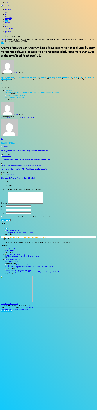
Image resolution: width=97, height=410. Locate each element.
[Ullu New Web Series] (12, 249)
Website (3, 213)
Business (7, 16)
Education (8, 18)
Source (3, 84)
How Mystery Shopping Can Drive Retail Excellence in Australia (24, 169)
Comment (4, 203)
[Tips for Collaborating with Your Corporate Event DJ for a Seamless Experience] (19, 265)
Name (3, 206)
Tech (6, 26)
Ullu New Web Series (11, 251)
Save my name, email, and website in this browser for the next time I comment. (26, 217)
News (6, 21)
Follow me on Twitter (9, 304)
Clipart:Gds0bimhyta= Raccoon (14, 97)
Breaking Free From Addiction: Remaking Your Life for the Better (24, 150)
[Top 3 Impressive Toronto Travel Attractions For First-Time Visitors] (6, 156)
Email (3, 210)
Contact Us (9, 28)
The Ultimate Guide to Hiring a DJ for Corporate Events (22, 256)
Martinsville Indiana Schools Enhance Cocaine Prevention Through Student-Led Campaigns (33, 92)
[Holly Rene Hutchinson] (12, 259)
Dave (16, 72)
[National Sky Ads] (7, 6)
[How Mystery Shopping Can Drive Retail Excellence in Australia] (21, 165)
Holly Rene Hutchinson (11, 261)
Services (7, 23)
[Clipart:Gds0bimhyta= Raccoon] (15, 95)
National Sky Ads (31, 307)
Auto (6, 14)
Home (6, 13)
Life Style (8, 19)
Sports (7, 24)
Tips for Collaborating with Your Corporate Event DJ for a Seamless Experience (29, 267)
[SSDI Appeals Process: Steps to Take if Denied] (8, 174)
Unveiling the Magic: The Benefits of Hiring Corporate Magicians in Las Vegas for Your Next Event (35, 272)
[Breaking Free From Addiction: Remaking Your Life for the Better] (4, 146)
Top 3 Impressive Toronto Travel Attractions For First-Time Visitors (25, 160)
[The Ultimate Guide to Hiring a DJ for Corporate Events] (15, 254)
